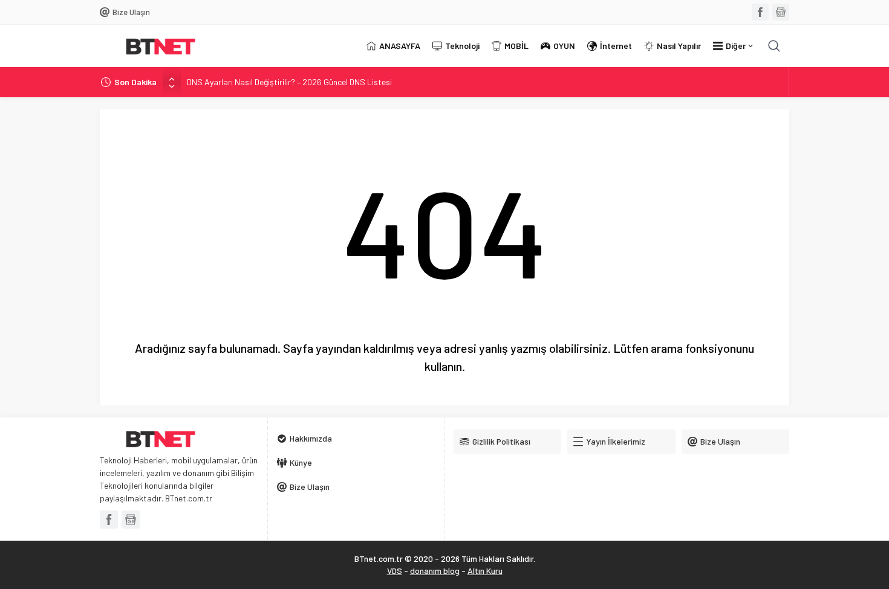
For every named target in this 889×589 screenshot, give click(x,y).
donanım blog (435, 570)
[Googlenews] (780, 12)
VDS (394, 570)
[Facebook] (760, 12)
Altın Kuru (485, 570)
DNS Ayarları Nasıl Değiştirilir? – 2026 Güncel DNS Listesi (289, 82)
